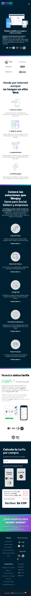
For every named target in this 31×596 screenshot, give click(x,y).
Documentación (8, 547)
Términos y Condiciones (8, 550)
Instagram (21, 567)
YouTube (22, 572)
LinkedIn (21, 575)
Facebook (21, 564)
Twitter (21, 569)
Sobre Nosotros (8, 541)
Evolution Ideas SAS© (20, 593)
